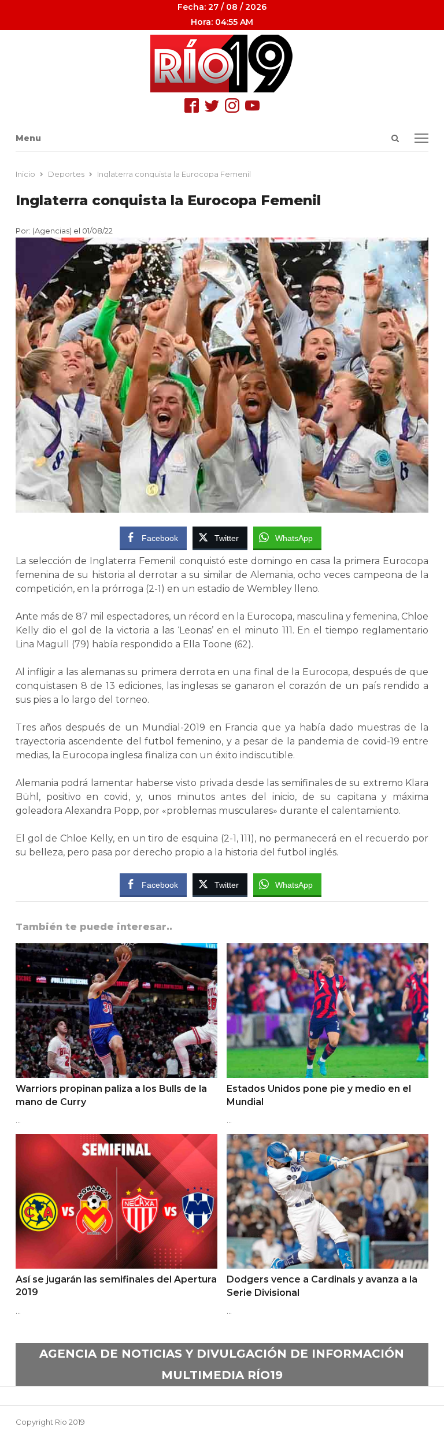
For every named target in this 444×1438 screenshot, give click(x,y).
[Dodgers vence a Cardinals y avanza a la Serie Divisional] (327, 1141)
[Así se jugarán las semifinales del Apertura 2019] (116, 1141)
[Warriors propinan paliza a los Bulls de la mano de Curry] (116, 950)
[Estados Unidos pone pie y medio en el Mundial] (327, 950)
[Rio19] (222, 63)
